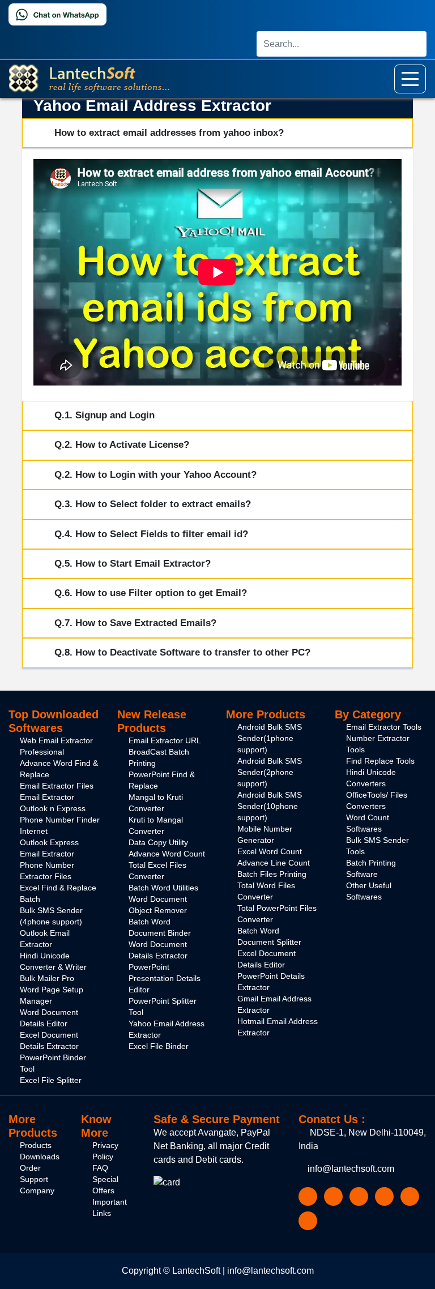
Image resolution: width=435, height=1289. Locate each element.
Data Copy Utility (158, 842)
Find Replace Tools (380, 760)
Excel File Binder (159, 1046)
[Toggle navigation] (410, 79)
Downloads (39, 1156)
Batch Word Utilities (163, 887)
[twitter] (333, 1196)
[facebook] (308, 1196)
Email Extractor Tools (383, 726)
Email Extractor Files (56, 785)
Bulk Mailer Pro (47, 978)
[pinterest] (308, 1220)
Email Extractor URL (165, 740)
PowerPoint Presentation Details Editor (165, 978)
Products (36, 1145)
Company (37, 1190)
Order (30, 1167)
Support (34, 1179)
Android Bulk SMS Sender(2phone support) (269, 772)
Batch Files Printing (271, 874)
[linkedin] (410, 1196)
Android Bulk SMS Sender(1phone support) (269, 738)
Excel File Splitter (51, 1080)
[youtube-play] (384, 1196)
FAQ (100, 1167)
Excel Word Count (269, 851)
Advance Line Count (273, 862)
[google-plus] (359, 1196)
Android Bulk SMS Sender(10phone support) (269, 806)
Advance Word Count (167, 853)
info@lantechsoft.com (349, 1169)
